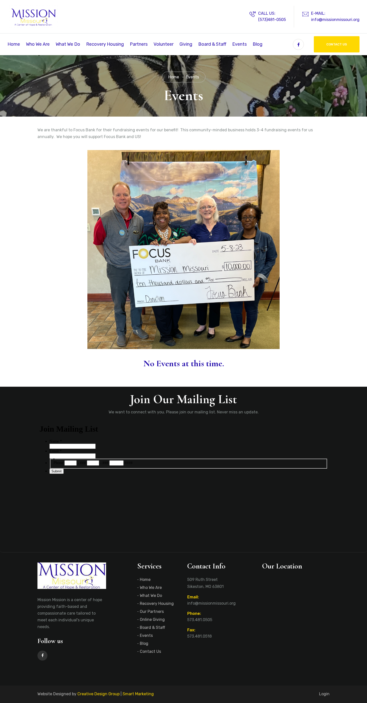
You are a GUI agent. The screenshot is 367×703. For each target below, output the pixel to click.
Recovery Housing (105, 44)
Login (324, 694)
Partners (139, 44)
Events (239, 44)
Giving (186, 44)
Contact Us (336, 44)
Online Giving (152, 619)
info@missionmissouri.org (335, 19)
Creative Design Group (98, 694)
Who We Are (38, 44)
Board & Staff (212, 44)
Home (13, 44)
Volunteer (164, 44)
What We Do (68, 44)
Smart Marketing (138, 694)
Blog (257, 44)
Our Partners (152, 611)
